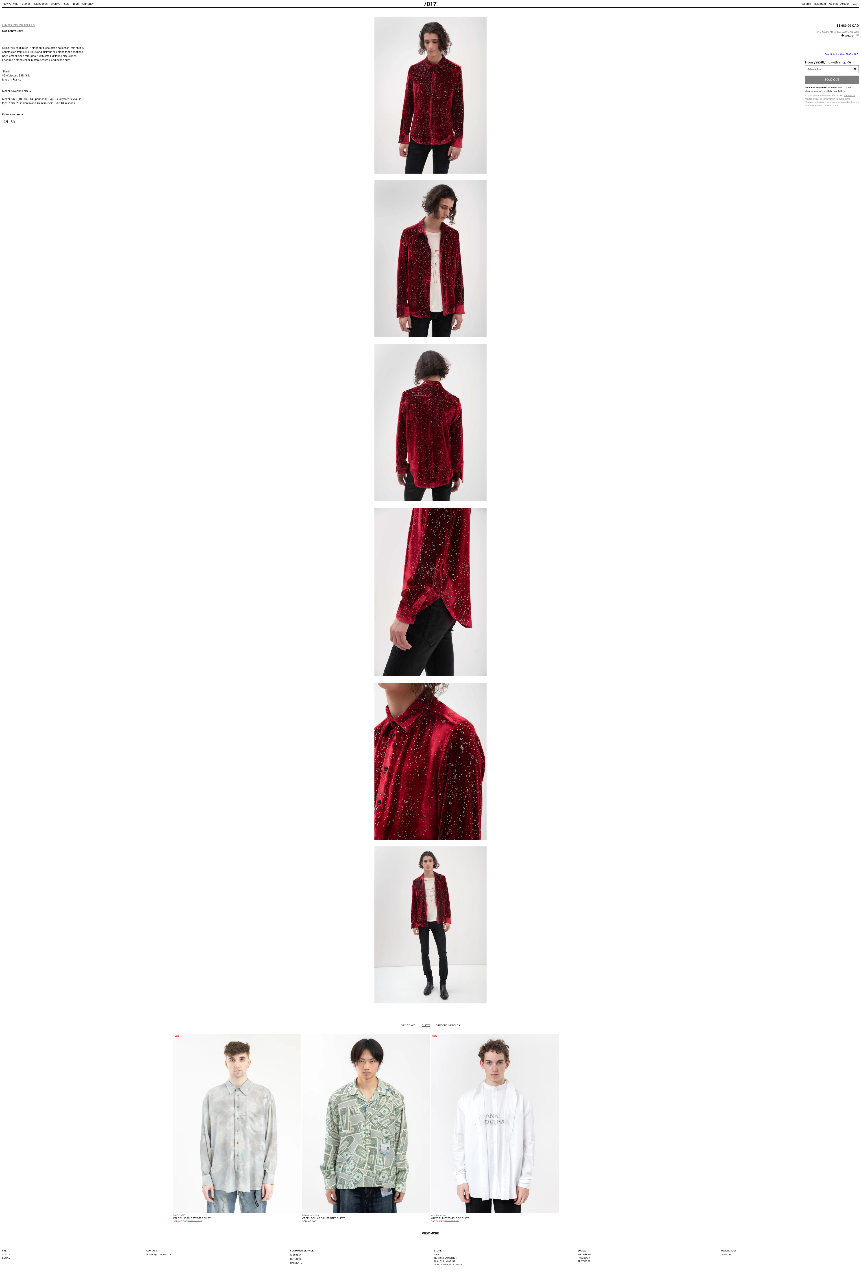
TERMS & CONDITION (445, 1258)
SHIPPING (295, 1255)
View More (430, 1233)
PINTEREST (584, 1261)
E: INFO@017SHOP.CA (158, 1254)
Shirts (426, 1025)
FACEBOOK (584, 1258)
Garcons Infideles (18, 25)
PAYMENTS (296, 1263)
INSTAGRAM (584, 1254)
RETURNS (295, 1259)
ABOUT (438, 1254)
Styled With (408, 1025)
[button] (832, 33)
